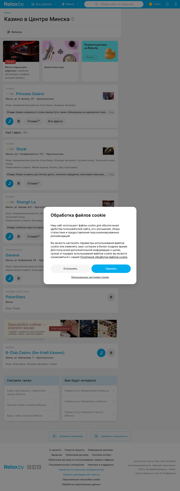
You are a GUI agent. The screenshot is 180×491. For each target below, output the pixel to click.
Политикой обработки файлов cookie (103, 257)
